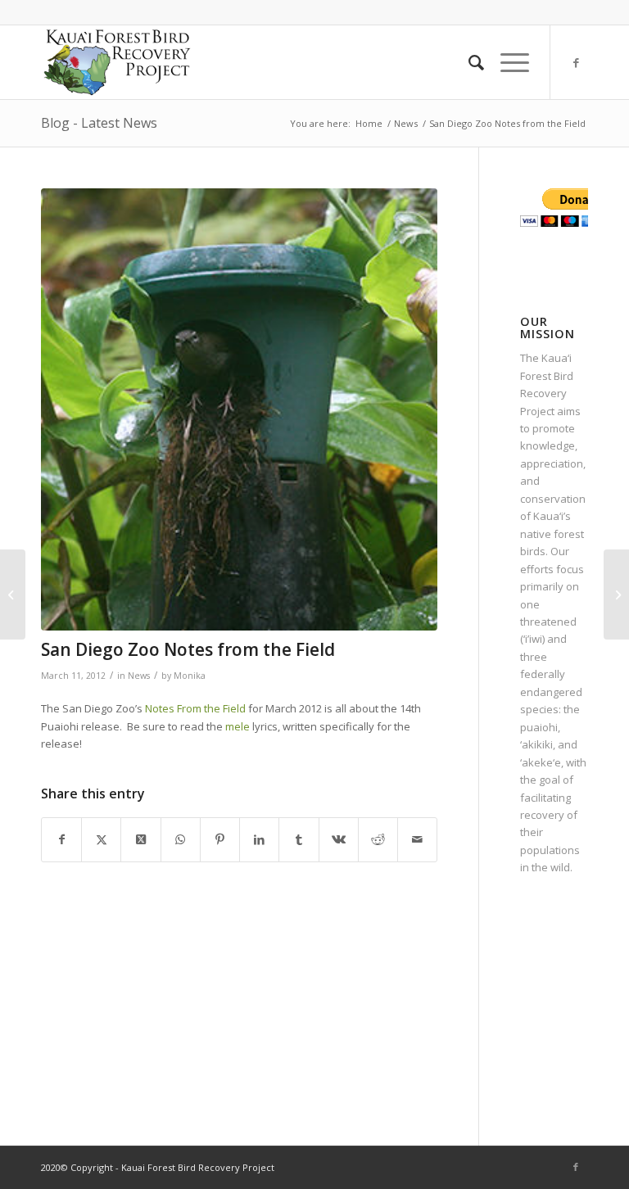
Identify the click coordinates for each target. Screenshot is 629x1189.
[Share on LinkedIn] (259, 839)
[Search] (468, 62)
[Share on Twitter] (101, 839)
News (139, 675)
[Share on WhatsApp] (180, 839)
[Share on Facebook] (61, 839)
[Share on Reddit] (378, 839)
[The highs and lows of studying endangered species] (616, 594)
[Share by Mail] (417, 839)
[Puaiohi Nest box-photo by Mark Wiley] (239, 409)
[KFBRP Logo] (116, 62)
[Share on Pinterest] (220, 839)
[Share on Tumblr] (298, 839)
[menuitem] (468, 62)
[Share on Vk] (338, 839)
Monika (190, 675)
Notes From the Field (195, 708)
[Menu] (506, 62)
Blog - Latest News (99, 123)
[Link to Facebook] (575, 62)
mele (237, 726)
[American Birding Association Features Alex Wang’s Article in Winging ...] (12, 594)
